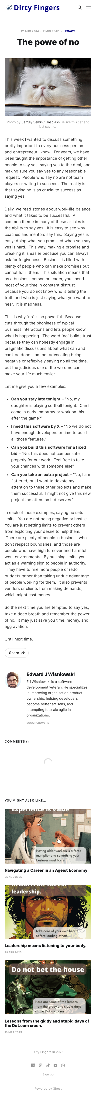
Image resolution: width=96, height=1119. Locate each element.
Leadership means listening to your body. (45, 945)
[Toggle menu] (88, 7)
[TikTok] (48, 1065)
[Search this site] (79, 7)
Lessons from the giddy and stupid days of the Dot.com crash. (47, 1023)
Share (14, 653)
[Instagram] (63, 1065)
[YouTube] (55, 1065)
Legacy (69, 31)
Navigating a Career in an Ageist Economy (46, 870)
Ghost (57, 1088)
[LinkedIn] (33, 1065)
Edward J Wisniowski (51, 674)
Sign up (48, 1074)
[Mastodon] (40, 1065)
